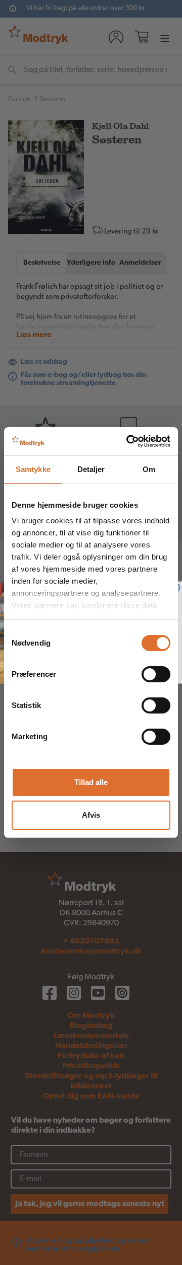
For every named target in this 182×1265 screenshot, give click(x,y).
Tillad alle (91, 782)
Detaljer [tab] (91, 469)
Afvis (91, 815)
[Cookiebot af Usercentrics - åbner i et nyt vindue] (128, 441)
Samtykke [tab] (33, 469)
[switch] (156, 674)
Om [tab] (149, 469)
